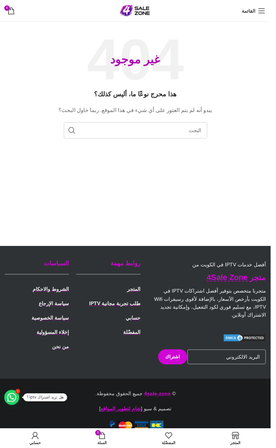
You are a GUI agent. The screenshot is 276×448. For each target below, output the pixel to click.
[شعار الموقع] (135, 10)
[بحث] (72, 130)
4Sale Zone (227, 277)
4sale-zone (157, 393)
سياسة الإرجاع (54, 303)
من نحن (60, 346)
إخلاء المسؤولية (53, 332)
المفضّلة (132, 332)
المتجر (134, 289)
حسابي (133, 318)
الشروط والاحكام (51, 289)
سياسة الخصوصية (50, 318)
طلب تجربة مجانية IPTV (115, 303)
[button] (11, 397)
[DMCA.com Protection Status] (244, 337)
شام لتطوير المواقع (121, 408)
